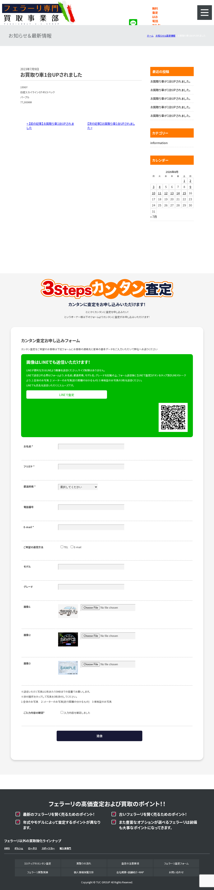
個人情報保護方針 (84, 872)
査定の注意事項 (130, 863)
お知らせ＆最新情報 (165, 35)
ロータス (32, 848)
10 (153, 193)
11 (159, 193)
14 (178, 193)
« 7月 (153, 217)
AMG (7, 848)
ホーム (150, 35)
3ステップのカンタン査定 (37, 863)
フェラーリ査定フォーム (176, 863)
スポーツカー (48, 848)
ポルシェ (18, 848)
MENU (204, 12)
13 (172, 193)
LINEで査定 (66, 395)
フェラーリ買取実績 (37, 872)
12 (166, 193)
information (159, 143)
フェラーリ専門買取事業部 (38, 12)
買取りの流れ (83, 863)
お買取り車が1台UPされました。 (170, 81)
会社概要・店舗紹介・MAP (130, 872)
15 (184, 193)
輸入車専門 (65, 848)
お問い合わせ (176, 872)
